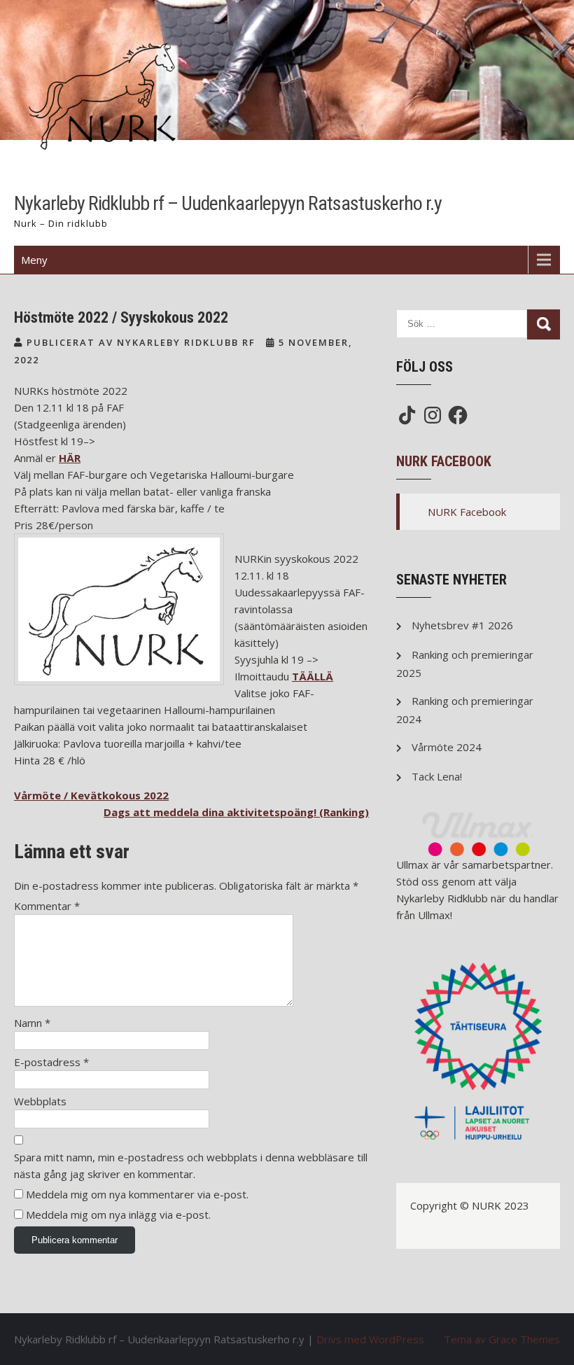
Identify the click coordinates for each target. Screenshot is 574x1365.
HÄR (69, 458)
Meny (34, 260)
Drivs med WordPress (370, 1339)
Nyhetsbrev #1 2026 (462, 625)
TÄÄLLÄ (312, 676)
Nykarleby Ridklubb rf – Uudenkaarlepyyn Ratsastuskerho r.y (228, 203)
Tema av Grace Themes (502, 1339)
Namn (32, 1023)
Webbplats (40, 1101)
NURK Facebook (443, 461)
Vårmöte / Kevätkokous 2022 (91, 795)
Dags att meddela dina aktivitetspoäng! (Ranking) (236, 812)
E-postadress (51, 1062)
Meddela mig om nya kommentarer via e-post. (137, 1194)
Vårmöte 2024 (447, 747)
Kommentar (47, 906)
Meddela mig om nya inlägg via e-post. (118, 1215)
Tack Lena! (437, 776)
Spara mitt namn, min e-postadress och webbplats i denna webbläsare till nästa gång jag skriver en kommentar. (191, 1165)
